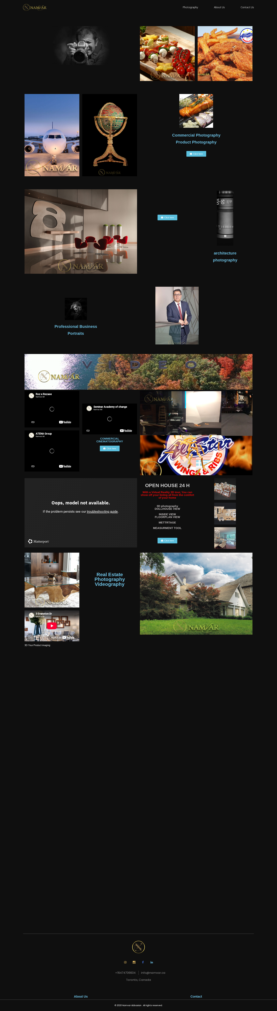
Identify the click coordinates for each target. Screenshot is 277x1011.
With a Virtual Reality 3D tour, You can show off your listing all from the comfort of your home (167, 495)
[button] (196, 154)
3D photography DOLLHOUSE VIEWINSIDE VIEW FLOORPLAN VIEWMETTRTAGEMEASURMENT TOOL (167, 517)
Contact (196, 996)
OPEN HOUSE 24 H (167, 485)
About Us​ (81, 996)
